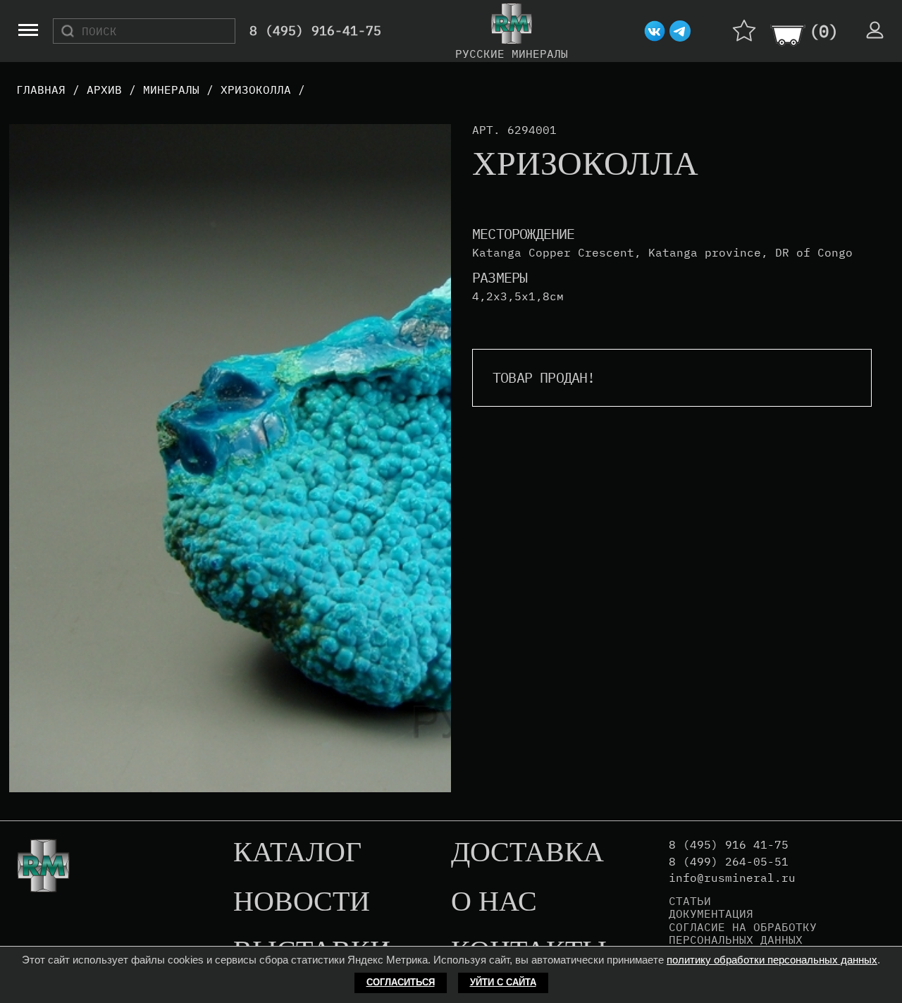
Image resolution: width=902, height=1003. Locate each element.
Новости (301, 902)
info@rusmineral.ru (732, 878)
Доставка (527, 853)
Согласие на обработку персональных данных (743, 934)
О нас (494, 902)
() (824, 31)
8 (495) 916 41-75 (729, 844)
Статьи (690, 900)
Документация (711, 913)
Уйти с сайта (503, 982)
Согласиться (400, 982)
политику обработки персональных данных (772, 960)
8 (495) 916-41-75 (315, 31)
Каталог (297, 853)
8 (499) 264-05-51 (729, 861)
